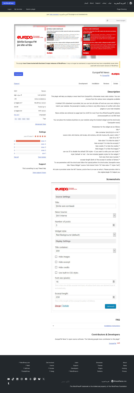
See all (16, 157)
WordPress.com (24, 362)
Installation (95, 83)
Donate (51, 368)
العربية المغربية (105, 381)
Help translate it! (53, 14)
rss (16, 119)
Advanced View (40, 124)
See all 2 (16, 115)
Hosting (124, 368)
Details (115, 83)
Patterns (99, 371)
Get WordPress (9, 3)
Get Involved (50, 362)
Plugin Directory (122, 9)
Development (83, 83)
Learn (76, 362)
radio (19, 119)
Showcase (99, 362)
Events (52, 365)
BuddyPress (25, 371)
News (125, 365)
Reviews (106, 83)
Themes (100, 365)
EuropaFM (105, 75)
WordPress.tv (73, 371)
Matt (27, 365)
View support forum (39, 172)
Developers (74, 368)
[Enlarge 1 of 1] (117, 185)
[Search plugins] (107, 20)
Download (18, 74)
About (125, 362)
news (23, 119)
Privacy (124, 371)
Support (16, 83)
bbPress (26, 368)
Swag (51, 371)
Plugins (100, 368)
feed (28, 119)
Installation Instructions (112, 326)
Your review (42, 157)
